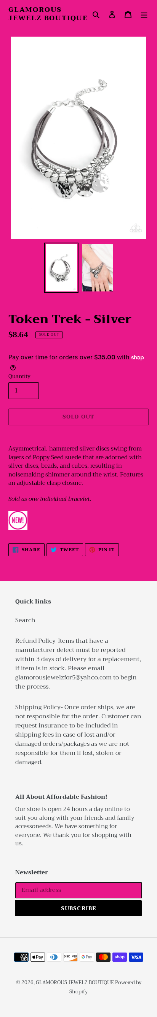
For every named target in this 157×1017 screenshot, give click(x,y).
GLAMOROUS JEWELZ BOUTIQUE (48, 14)
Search (25, 620)
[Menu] (144, 14)
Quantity (19, 376)
